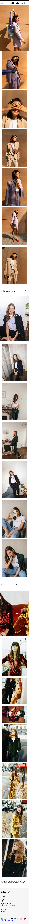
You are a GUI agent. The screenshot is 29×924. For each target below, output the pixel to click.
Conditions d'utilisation (6, 903)
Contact (3, 899)
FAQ (2, 900)
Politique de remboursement (8, 905)
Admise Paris (7, 915)
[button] (22, 3)
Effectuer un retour (5, 901)
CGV (2, 904)
